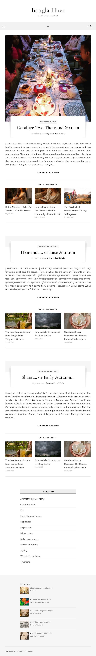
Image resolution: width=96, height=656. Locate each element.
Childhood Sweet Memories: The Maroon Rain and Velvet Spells (75, 335)
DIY (22, 510)
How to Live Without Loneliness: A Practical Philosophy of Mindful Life (47, 211)
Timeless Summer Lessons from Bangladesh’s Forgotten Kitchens (18, 335)
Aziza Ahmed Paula (57, 133)
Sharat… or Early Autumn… (48, 377)
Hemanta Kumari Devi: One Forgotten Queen (41, 634)
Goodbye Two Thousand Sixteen (48, 127)
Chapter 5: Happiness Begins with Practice (41, 612)
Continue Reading (48, 172)
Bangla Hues (48, 10)
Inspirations (26, 527)
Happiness (25, 522)
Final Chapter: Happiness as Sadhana (41, 589)
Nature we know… (29, 539)
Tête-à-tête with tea (30, 556)
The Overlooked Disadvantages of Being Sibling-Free (75, 211)
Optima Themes (26, 651)
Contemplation (48, 122)
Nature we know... (48, 247)
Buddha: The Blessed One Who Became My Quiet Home (40, 601)
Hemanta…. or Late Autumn (48, 252)
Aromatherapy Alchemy (32, 499)
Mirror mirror (26, 533)
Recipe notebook (29, 545)
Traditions (25, 562)
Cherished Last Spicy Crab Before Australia (40, 623)
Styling (23, 550)
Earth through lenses (31, 516)
